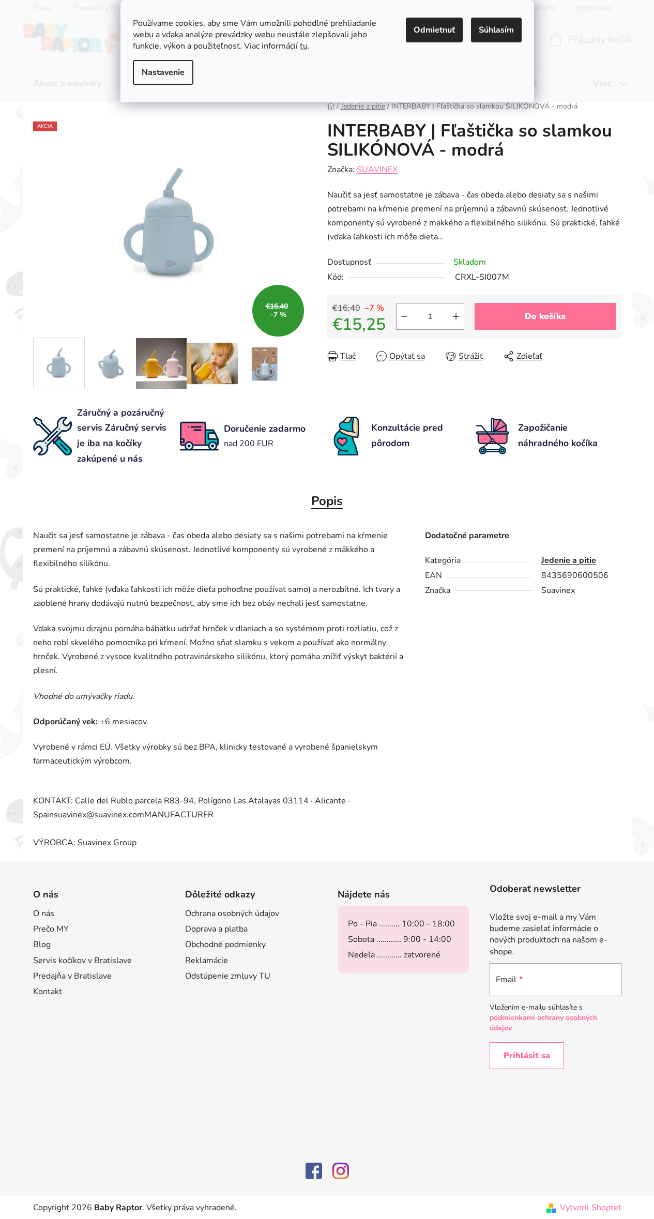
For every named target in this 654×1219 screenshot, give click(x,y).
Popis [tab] (327, 501)
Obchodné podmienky (225, 944)
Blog (42, 944)
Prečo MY (51, 929)
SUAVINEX (377, 169)
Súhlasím (496, 30)
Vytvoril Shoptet (590, 1207)
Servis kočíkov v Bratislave (82, 960)
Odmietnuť (434, 30)
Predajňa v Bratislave (72, 976)
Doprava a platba (216, 929)
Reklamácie (206, 960)
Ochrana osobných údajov (232, 913)
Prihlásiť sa (527, 1055)
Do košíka (545, 316)
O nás (43, 913)
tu (304, 46)
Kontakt (47, 991)
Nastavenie (163, 72)
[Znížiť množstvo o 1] (404, 316)
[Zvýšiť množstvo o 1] (456, 316)
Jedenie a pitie (568, 560)
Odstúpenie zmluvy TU (227, 976)
